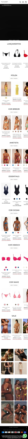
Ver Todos (14, 78)
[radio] (6, 98)
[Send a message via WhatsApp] (24, 435)
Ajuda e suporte (13, 427)
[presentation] (8, 165)
